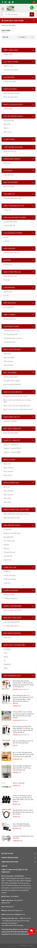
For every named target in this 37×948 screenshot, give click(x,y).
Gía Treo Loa (8, 66)
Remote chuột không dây (12, 198)
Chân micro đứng (10, 579)
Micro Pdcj (7, 498)
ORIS (5, 668)
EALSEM (7, 649)
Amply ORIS (8, 54)
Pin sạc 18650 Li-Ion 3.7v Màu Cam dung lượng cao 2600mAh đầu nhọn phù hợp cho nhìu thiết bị (23, 715)
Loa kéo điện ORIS (10, 222)
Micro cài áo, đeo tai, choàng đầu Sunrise (18, 409)
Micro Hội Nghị (9, 357)
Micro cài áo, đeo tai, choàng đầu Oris (17, 405)
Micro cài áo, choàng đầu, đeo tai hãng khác (17, 401)
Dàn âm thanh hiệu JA (11, 253)
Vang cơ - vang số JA (11, 444)
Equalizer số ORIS (10, 421)
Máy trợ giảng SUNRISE (12, 384)
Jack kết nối (8, 556)
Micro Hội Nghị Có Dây (12, 518)
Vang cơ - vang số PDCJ (12, 448)
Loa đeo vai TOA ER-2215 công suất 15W (23, 837)
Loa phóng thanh (9, 342)
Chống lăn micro (9, 552)
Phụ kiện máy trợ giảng (12, 381)
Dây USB (7, 124)
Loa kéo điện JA (9, 225)
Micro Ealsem (8, 361)
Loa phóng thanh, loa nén (13, 338)
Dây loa (6, 548)
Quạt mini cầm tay (10, 151)
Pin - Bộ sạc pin (9, 541)
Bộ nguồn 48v (8, 537)
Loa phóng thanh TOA (11, 330)
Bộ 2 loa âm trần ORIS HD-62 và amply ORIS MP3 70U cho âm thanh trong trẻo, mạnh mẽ (23, 754)
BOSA (6, 657)
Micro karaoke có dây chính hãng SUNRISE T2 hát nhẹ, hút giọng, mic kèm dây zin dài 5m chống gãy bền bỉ (23, 729)
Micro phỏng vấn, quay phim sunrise (16, 514)
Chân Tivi (7, 571)
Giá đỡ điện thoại (10, 575)
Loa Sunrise (8, 292)
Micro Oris (7, 354)
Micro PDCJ (8, 475)
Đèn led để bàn (9, 186)
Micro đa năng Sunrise (11, 93)
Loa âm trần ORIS (10, 81)
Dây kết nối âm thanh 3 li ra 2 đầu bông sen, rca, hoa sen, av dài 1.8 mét (23, 812)
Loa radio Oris (9, 175)
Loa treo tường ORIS (11, 70)
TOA (5, 653)
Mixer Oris (7, 637)
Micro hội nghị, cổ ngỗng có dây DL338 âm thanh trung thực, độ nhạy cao (22, 768)
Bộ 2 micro (7, 163)
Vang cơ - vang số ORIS (12, 452)
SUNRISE (7, 664)
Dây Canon (8, 132)
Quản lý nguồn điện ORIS (13, 610)
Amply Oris (7, 210)
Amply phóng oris (10, 319)
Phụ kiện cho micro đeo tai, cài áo (15, 396)
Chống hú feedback (10, 598)
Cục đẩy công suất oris (12, 622)
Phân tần (7, 280)
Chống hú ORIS (9, 595)
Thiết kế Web (23, 945)
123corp (31, 945)
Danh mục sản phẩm (13, 21)
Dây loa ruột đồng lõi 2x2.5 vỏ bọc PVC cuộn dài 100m (23, 742)
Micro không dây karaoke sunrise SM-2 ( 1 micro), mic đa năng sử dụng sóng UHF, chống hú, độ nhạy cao (23, 684)
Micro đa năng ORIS (11, 97)
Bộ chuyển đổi (9, 120)
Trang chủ (4, 25)
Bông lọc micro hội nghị (12, 533)
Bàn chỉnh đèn (9, 307)
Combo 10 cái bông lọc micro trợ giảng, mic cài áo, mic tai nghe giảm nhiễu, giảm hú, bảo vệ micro (23, 798)
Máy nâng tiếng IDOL (11, 433)
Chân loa (7, 583)
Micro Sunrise (8, 365)
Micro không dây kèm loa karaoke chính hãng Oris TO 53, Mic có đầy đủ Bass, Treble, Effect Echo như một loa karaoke (23, 699)
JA (5, 660)
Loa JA (6, 237)
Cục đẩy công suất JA (11, 626)
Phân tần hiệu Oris (10, 276)
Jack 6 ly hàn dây (18, 783)
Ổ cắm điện (8, 529)
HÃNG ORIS (8, 109)
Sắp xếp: (6, 37)
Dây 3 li (6, 128)
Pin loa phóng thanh (11, 334)
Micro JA (7, 487)
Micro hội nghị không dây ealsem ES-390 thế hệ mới (21, 825)
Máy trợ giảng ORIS (11, 377)
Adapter (6, 545)
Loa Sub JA (8, 264)
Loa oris (6, 241)
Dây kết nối (8, 560)
